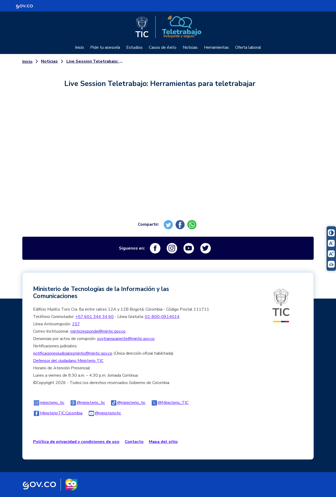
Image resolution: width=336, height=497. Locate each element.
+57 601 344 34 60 (94, 317)
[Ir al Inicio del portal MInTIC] (280, 305)
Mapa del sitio (163, 442)
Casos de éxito (162, 47)
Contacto (134, 442)
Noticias (190, 47)
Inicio (79, 47)
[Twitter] (169, 224)
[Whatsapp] (192, 224)
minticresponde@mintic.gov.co (97, 331)
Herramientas (216, 47)
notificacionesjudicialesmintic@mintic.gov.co (72, 353)
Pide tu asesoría (105, 47)
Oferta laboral (248, 47)
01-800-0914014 (162, 317)
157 (76, 324)
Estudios (134, 47)
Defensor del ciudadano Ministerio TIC (68, 361)
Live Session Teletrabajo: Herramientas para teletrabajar (94, 61)
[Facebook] (181, 224)
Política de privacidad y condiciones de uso (76, 442)
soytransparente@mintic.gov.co (126, 339)
